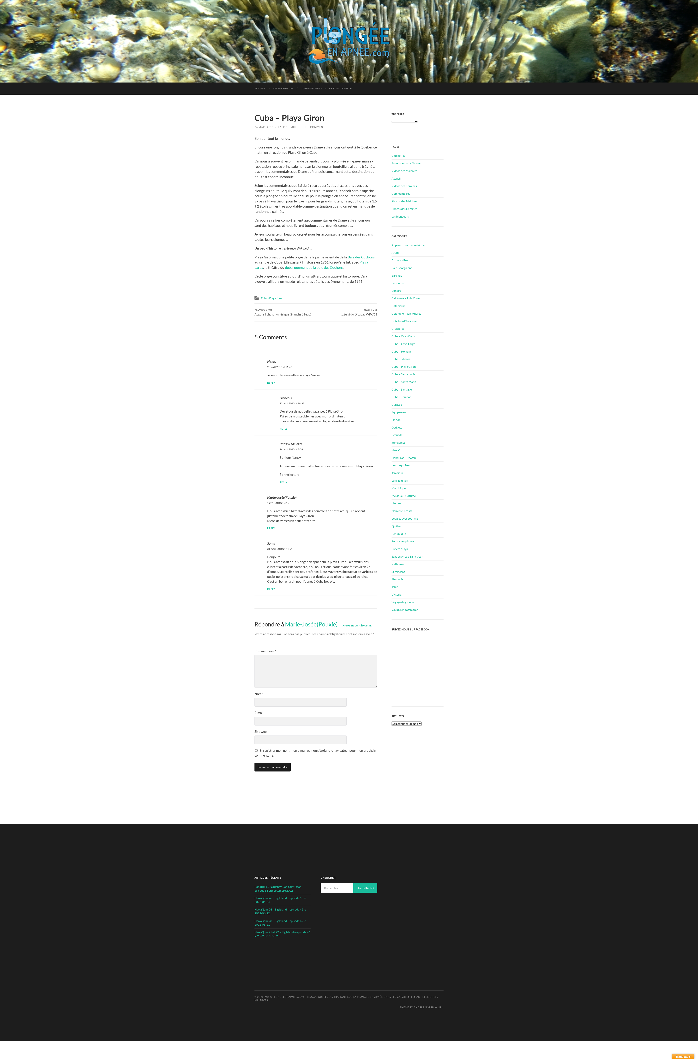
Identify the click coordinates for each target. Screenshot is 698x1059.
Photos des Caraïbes (404, 208)
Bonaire (396, 290)
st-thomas (398, 564)
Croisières (398, 328)
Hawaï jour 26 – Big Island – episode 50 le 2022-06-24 (280, 899)
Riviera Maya (400, 548)
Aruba (395, 252)
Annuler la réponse (356, 625)
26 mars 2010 (264, 126)
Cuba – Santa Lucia (403, 374)
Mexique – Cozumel (404, 495)
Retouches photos (403, 541)
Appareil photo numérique (408, 245)
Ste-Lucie (397, 579)
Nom (258, 694)
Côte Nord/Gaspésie (404, 321)
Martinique (399, 488)
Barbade (397, 275)
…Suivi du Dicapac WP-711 (359, 312)
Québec (396, 526)
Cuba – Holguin (401, 351)
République (399, 533)
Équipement (399, 412)
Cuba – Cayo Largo (403, 343)
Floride (396, 419)
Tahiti (395, 586)
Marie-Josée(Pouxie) (311, 624)
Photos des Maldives (405, 201)
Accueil (260, 88)
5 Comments (317, 126)
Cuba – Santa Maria (404, 381)
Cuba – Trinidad (401, 397)
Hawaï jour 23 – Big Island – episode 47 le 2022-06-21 (280, 922)
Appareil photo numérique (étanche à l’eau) (282, 312)
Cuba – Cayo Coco (403, 336)
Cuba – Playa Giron (404, 366)
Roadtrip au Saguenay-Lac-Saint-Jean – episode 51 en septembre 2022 (279, 888)
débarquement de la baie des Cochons (314, 267)
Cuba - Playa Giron (272, 298)
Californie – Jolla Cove (406, 298)
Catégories (398, 155)
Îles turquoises (401, 465)
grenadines (398, 442)
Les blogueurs (283, 88)
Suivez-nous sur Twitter (406, 163)
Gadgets (397, 427)
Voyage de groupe (403, 602)
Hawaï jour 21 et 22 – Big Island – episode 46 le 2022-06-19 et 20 (282, 934)
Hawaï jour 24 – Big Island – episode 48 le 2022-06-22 (280, 911)
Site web (260, 732)
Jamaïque (398, 473)
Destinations (338, 88)
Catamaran (399, 306)
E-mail (259, 713)
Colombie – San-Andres (406, 313)
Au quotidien (400, 260)
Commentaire (265, 651)
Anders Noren (424, 1007)
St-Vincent (398, 571)
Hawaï (396, 450)
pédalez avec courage (405, 518)
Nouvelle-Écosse (402, 511)
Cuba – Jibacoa (401, 359)
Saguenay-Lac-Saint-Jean (407, 556)
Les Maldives (400, 480)
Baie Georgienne (402, 268)
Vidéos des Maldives (404, 170)
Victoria (397, 594)
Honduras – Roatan (404, 457)
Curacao (397, 404)
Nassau (396, 503)
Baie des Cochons (361, 257)
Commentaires (311, 88)
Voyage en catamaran (405, 609)
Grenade (397, 435)
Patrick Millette (290, 126)
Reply (271, 382)
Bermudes (398, 283)
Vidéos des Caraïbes (404, 186)
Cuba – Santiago (402, 389)
